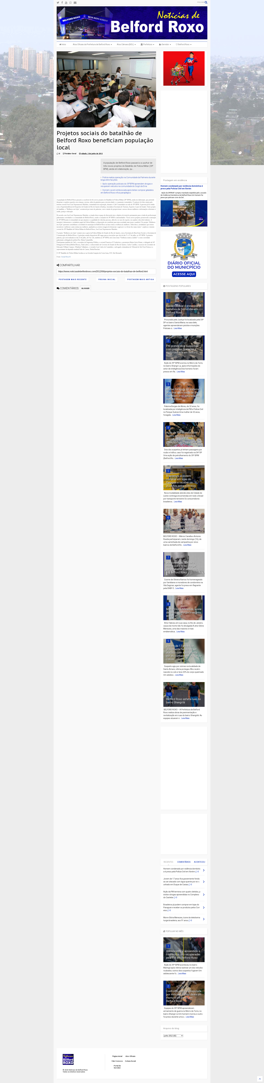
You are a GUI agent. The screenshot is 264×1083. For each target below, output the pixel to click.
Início (63, 44)
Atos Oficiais (130, 1056)
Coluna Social (130, 1061)
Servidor (165, 44)
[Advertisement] (77, 176)
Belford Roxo (183, 44)
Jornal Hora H (66, 257)
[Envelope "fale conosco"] (75, 2)
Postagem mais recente (73, 279)
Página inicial (107, 279)
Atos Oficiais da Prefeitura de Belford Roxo (91, 44)
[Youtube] (66, 2)
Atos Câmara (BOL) (125, 44)
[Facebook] (62, 2)
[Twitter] (58, 2)
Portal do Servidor (117, 1067)
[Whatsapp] (70, 2)
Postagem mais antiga (140, 279)
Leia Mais (178, 328)
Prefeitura (147, 44)
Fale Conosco (117, 1061)
